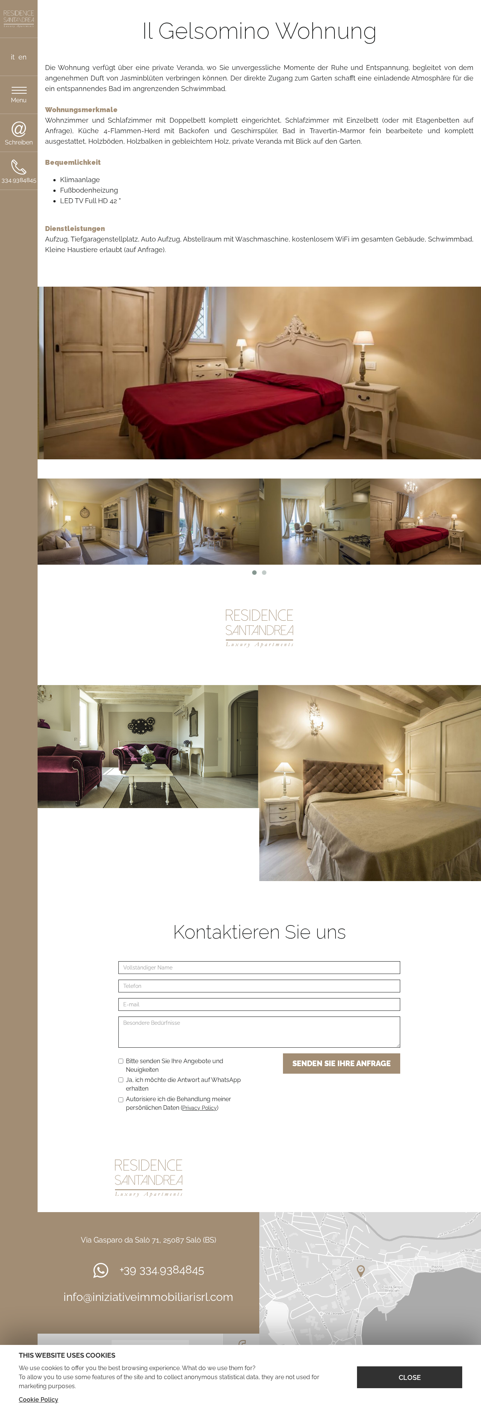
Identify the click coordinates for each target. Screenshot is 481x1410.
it (13, 57)
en (22, 57)
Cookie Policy (38, 1399)
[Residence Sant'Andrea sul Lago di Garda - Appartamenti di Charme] (19, 19)
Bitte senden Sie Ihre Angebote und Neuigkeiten (174, 1065)
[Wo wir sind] (370, 1288)
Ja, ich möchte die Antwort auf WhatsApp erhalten (183, 1084)
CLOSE (410, 1377)
